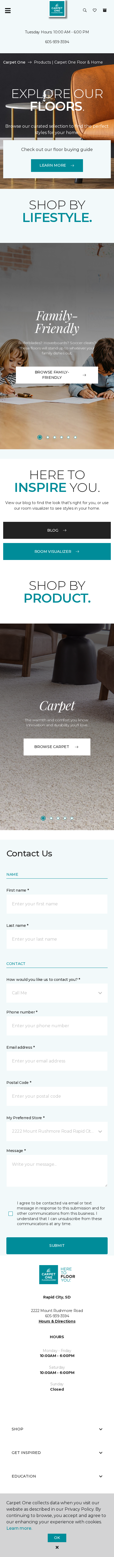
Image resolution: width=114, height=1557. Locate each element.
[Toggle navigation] (7, 10)
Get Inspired (26, 1452)
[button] (85, 10)
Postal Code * (18, 1082)
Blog (52, 530)
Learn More (53, 165)
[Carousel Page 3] (54, 437)
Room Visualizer (52, 551)
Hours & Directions (57, 1321)
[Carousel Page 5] (68, 437)
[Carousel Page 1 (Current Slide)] (39, 437)
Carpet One (14, 62)
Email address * (20, 1047)
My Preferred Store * (25, 1118)
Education (24, 1476)
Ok (57, 1537)
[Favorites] (95, 10)
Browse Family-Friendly (52, 375)
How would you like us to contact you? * (43, 979)
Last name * (17, 925)
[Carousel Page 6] (75, 437)
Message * (15, 1151)
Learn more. (19, 1528)
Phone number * (21, 1012)
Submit (57, 1245)
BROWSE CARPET (51, 746)
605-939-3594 (57, 41)
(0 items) (105, 10)
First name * (17, 890)
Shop (17, 1429)
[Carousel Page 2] (47, 437)
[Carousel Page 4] (61, 437)
